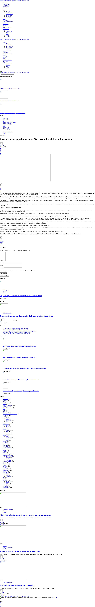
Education (8, 430)
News (4, 19)
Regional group (6, 470)
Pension (7, 440)
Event (4, 427)
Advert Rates (8, 16)
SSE (4, 126)
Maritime (8, 483)
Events (7, 475)
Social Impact (6, 29)
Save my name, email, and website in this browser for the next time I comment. (19, 270)
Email (1, 265)
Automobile (8, 481)
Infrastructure (6, 449)
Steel (7, 421)
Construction (5, 406)
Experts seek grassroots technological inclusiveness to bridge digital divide (26, 316)
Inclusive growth (6, 129)
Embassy (5, 416)
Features (7, 35)
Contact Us (5, 8)
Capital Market (9, 437)
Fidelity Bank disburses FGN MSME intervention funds (20, 551)
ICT (4, 26)
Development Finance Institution (10, 414)
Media (4, 452)
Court (4, 133)
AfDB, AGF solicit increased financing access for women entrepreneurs (25, 515)
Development (6, 412)
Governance (5, 445)
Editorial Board (6, 4)
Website (1, 268)
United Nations (6, 119)
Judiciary (5, 451)
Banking (5, 400)
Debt (4, 411)
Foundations (8, 476)
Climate (7, 426)
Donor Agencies (9, 456)
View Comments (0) (4, 275)
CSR (7, 473)
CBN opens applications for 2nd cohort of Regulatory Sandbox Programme (12, 113)
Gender (4, 444)
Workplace (8, 32)
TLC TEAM (54, 597)
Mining (7, 419)
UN (3, 121)
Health (7, 34)
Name (1, 263)
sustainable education (7, 124)
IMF (7, 458)
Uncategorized (6, 486)
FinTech (4, 441)
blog (4, 401)
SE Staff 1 (2, 145)
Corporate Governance (8, 407)
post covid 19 (6, 127)
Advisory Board (6, 5)
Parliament (5, 466)
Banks (7, 436)
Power (4, 467)
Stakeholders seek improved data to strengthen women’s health (16, 332)
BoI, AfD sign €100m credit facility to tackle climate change (21, 296)
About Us (5, 3)
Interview (8, 36)
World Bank (5, 118)
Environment (5, 24)
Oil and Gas (8, 420)
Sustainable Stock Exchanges (9, 122)
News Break (5, 463)
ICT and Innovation (7, 313)
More (4, 30)
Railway (7, 485)
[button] (1, 71)
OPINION (5, 465)
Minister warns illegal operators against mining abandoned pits (16, 333)
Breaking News (6, 402)
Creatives (5, 410)
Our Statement (6, 6)
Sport (4, 477)
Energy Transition (7, 422)
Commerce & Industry (8, 21)
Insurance (8, 439)
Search (15, 320)
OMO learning (6, 128)
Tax (3, 478)
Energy (4, 22)
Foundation (5, 442)
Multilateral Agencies (7, 27)
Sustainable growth (7, 123)
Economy (5, 415)
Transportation (9, 31)
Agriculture (5, 20)
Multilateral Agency (7, 461)
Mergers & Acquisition (8, 454)
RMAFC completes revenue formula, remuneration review (10, 88)
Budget (4, 404)
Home (4, 10)
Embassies (8, 457)
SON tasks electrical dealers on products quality (17, 585)
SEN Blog (5, 471)
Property (7, 432)
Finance (4, 25)
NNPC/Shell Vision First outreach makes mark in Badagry (15, 329)
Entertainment (6, 424)
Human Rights (6, 446)
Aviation (7, 482)
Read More (2, 524)
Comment (2, 260)
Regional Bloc (6, 468)
